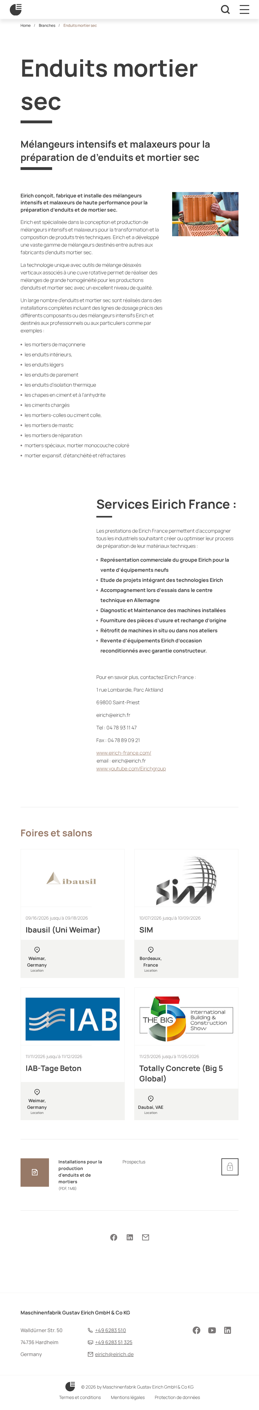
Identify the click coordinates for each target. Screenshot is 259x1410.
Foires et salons (56, 832)
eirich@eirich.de (114, 1354)
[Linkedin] (129, 1237)
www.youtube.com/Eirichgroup (131, 768)
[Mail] (145, 1237)
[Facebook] (114, 1237)
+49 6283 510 (110, 1330)
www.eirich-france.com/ (123, 752)
